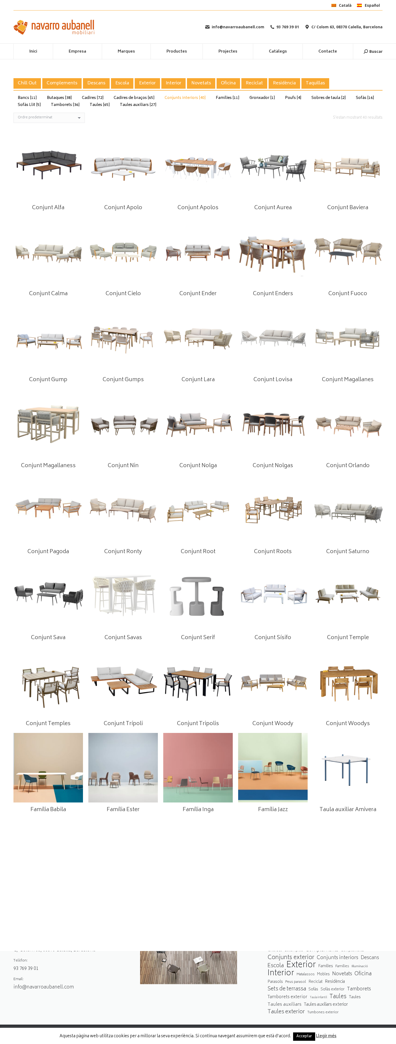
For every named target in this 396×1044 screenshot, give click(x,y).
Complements (62, 83)
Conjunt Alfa (48, 208)
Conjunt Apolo (123, 208)
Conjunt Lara (198, 380)
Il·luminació (360, 966)
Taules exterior (286, 1012)
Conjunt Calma (48, 294)
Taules (100, 105)
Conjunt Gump (48, 380)
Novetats (201, 83)
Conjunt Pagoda (48, 552)
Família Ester (123, 810)
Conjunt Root (198, 552)
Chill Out (27, 83)
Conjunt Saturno (347, 552)
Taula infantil (318, 997)
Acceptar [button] (304, 1036)
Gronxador (262, 98)
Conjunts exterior (291, 958)
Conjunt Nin (123, 466)
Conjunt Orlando (348, 466)
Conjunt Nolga (198, 466)
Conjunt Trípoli (123, 724)
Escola (122, 83)
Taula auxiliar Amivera (347, 810)
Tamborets (65, 105)
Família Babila (48, 810)
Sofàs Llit (29, 105)
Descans (96, 83)
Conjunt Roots (273, 552)
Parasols (275, 982)
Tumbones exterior (323, 1012)
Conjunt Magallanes (348, 380)
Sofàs (365, 98)
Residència (284, 83)
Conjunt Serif (198, 638)
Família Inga (198, 810)
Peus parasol (295, 982)
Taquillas (315, 83)
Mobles (323, 974)
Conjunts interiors (185, 98)
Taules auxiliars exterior (326, 1004)
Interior (173, 83)
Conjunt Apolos (198, 208)
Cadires (93, 98)
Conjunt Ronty (123, 552)
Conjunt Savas (123, 638)
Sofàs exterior (333, 989)
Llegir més (326, 1036)
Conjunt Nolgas (273, 466)
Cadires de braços (134, 98)
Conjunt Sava (48, 638)
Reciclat (254, 83)
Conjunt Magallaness (48, 466)
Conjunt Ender (198, 294)
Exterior (147, 83)
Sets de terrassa (287, 989)
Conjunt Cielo (123, 294)
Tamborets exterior (287, 997)
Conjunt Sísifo (273, 638)
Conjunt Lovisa (272, 380)
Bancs (27, 98)
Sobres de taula (328, 98)
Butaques (59, 98)
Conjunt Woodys (348, 724)
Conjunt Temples (48, 724)
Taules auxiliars (138, 105)
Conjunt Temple (348, 638)
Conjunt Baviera (347, 208)
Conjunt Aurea (273, 208)
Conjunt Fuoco (347, 294)
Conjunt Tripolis (198, 724)
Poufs (293, 98)
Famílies (227, 98)
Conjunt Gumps (123, 380)
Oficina (228, 83)
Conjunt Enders (273, 294)
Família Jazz (273, 810)
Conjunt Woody (272, 724)
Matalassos (306, 974)
